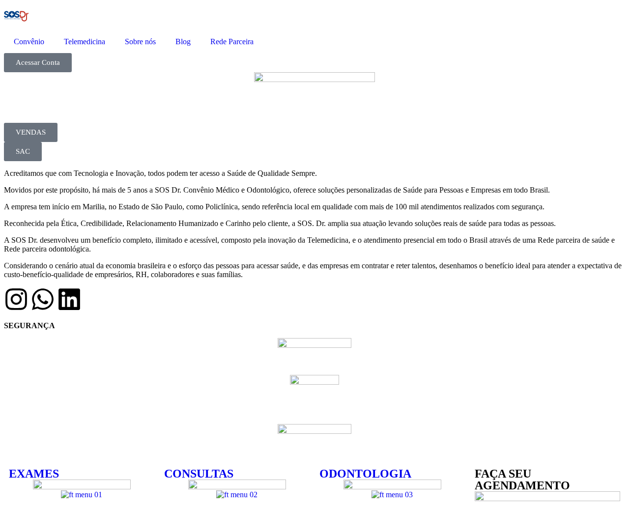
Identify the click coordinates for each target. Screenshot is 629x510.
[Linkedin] (69, 299)
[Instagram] (16, 299)
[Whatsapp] (42, 299)
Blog (183, 41)
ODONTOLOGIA (365, 473)
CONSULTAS (198, 473)
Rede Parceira (232, 41)
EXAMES (34, 473)
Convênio (29, 41)
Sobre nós (140, 41)
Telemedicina (84, 41)
